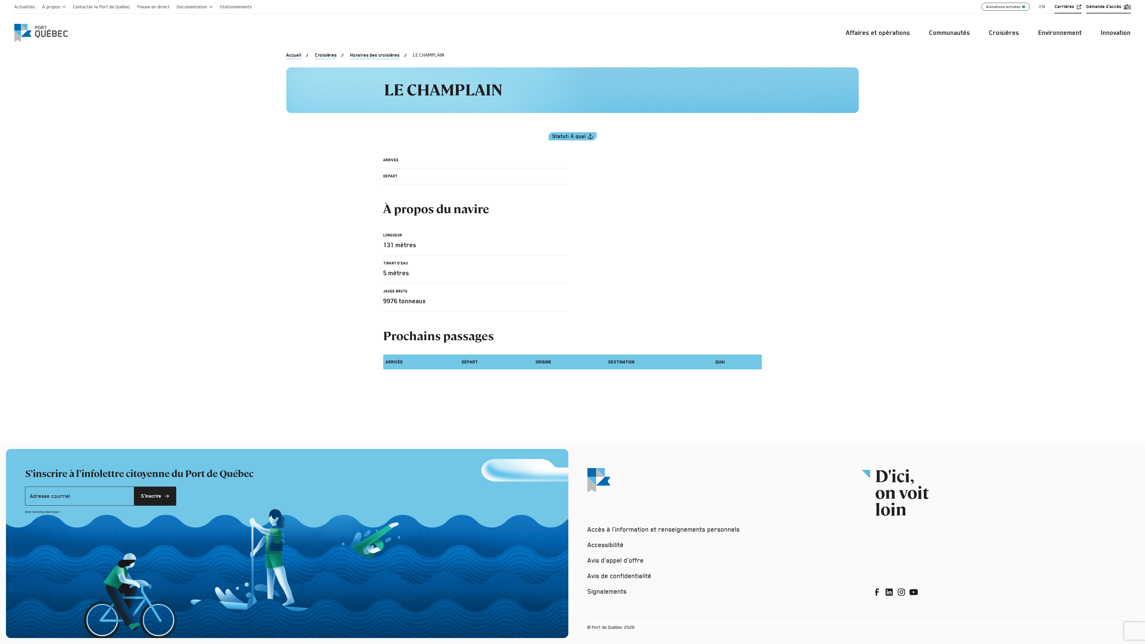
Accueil (293, 55)
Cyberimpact (52, 511)
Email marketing (34, 511)
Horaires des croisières (375, 55)
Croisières (326, 55)
